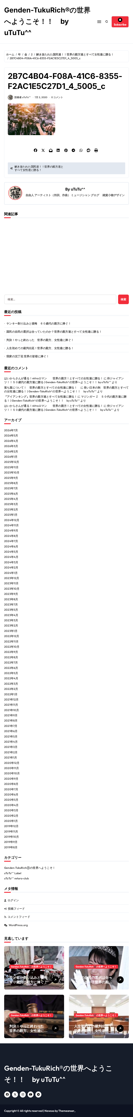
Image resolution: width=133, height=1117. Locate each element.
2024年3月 (11, 562)
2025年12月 (11, 462)
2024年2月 (11, 567)
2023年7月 (11, 604)
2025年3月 (11, 504)
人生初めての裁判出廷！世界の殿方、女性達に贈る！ (40, 348)
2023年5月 (11, 609)
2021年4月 (11, 741)
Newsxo (49, 1110)
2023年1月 (10, 631)
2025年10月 (12, 472)
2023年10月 (12, 588)
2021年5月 (10, 736)
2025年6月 (11, 493)
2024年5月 (11, 551)
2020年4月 (11, 805)
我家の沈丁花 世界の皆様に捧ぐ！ (27, 356)
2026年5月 (11, 435)
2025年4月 (11, 499)
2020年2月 (11, 815)
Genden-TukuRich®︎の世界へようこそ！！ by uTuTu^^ (47, 21)
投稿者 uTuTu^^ (22, 97)
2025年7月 (11, 488)
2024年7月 (11, 541)
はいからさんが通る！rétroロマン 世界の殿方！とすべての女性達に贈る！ (53, 378)
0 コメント (57, 97)
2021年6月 (10, 731)
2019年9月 (10, 842)
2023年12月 (11, 578)
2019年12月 (11, 826)
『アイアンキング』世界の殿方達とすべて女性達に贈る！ (40, 396)
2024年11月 (11, 525)
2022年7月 (11, 662)
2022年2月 (11, 689)
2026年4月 (11, 441)
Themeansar (66, 1110)
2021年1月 (10, 757)
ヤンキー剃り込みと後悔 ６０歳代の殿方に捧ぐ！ (38, 323)
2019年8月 (10, 847)
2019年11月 (11, 831)
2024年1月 (11, 573)
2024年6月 (11, 546)
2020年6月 (11, 794)
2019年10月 (11, 836)
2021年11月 (11, 704)
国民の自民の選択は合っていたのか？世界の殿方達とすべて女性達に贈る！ (54, 331)
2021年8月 (10, 720)
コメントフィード (19, 916)
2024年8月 (11, 536)
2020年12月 (12, 763)
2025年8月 (11, 483)
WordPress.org (18, 925)
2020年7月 (11, 789)
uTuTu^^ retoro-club (16, 878)
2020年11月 (11, 768)
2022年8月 (11, 657)
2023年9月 (11, 594)
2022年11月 (11, 641)
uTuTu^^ (78, 189)
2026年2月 (11, 451)
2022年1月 (10, 694)
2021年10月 (11, 710)
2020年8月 (11, 784)
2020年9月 (11, 778)
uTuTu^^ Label (12, 873)
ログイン (13, 900)
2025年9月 (11, 478)
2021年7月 (10, 726)
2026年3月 (11, 446)
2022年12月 (11, 636)
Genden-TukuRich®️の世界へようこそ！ (29, 867)
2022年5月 (11, 673)
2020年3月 (11, 810)
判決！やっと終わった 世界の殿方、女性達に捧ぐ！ (40, 340)
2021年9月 (10, 715)
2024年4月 (11, 557)
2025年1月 (10, 514)
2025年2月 (11, 509)
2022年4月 (11, 678)
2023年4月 (11, 615)
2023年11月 (11, 583)
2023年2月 (11, 625)
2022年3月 (11, 683)
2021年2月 (10, 752)
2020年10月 (12, 773)
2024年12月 (11, 520)
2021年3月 (10, 747)
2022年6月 (11, 668)
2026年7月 (11, 430)
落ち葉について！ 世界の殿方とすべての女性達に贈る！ (42, 387)
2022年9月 (11, 652)
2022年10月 (12, 646)
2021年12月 (11, 699)
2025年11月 (11, 467)
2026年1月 (10, 456)
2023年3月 (11, 620)
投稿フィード (16, 908)
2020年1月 (11, 821)
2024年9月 (11, 530)
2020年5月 (11, 799)
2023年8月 (11, 599)
